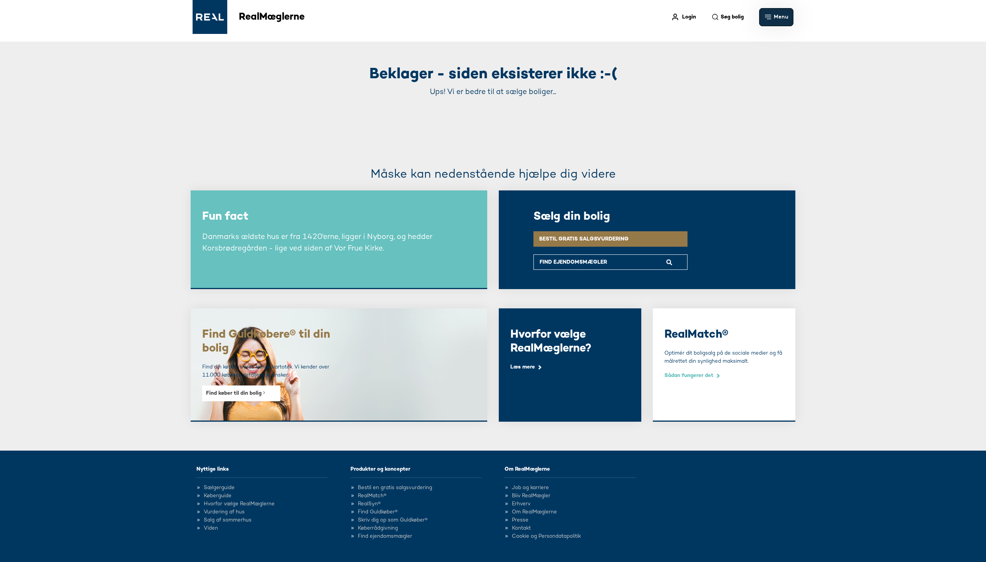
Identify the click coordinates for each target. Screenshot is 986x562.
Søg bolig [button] (732, 17)
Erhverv (521, 503)
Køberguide (217, 495)
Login (689, 17)
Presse (520, 520)
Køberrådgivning (378, 528)
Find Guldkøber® (377, 512)
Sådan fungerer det (688, 375)
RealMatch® (372, 495)
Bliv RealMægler (531, 495)
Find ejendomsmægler (385, 536)
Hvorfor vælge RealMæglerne (239, 503)
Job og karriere (530, 487)
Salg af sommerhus (228, 520)
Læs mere (522, 367)
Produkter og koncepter (380, 469)
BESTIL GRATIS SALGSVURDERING (584, 239)
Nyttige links (212, 469)
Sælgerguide (219, 487)
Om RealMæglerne (527, 469)
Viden (211, 528)
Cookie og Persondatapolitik (546, 536)
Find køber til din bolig (234, 393)
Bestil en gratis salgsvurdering (395, 487)
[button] (776, 17)
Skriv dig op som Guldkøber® (393, 520)
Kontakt (521, 528)
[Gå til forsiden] (210, 17)
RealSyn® (369, 503)
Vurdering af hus (224, 512)
